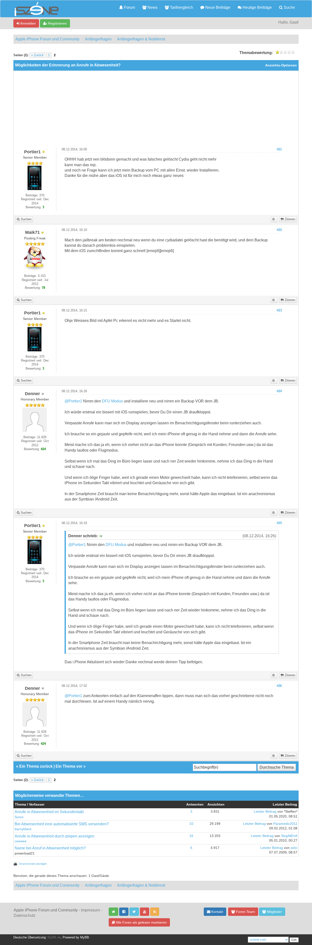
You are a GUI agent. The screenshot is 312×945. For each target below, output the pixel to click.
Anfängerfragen (98, 39)
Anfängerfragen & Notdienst (141, 39)
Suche (289, 7)
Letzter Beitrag (265, 811)
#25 (279, 523)
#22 (279, 230)
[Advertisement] (156, 111)
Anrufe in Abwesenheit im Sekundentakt (49, 812)
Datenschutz (24, 915)
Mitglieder (274, 912)
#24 (279, 391)
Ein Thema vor (69, 766)
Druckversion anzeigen (33, 863)
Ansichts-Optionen (281, 65)
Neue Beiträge (217, 7)
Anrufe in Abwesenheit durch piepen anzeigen (54, 836)
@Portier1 (73, 401)
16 (191, 836)
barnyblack (23, 829)
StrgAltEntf (289, 836)
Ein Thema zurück (36, 766)
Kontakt (216, 912)
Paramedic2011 (285, 824)
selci (294, 848)
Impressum (90, 910)
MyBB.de (54, 937)
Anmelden (28, 23)
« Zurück (37, 55)
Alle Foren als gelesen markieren (141, 922)
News (151, 7)
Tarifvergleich (181, 7)
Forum (129, 7)
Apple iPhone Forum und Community (47, 39)
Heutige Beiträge (257, 7)
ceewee (21, 841)
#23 (279, 310)
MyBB (84, 937)
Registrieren (57, 23)
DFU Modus (112, 401)
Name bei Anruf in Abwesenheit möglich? (50, 848)
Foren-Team (245, 912)
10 (191, 824)
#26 (279, 686)
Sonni (19, 817)
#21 (279, 149)
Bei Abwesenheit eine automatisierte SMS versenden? (62, 824)
